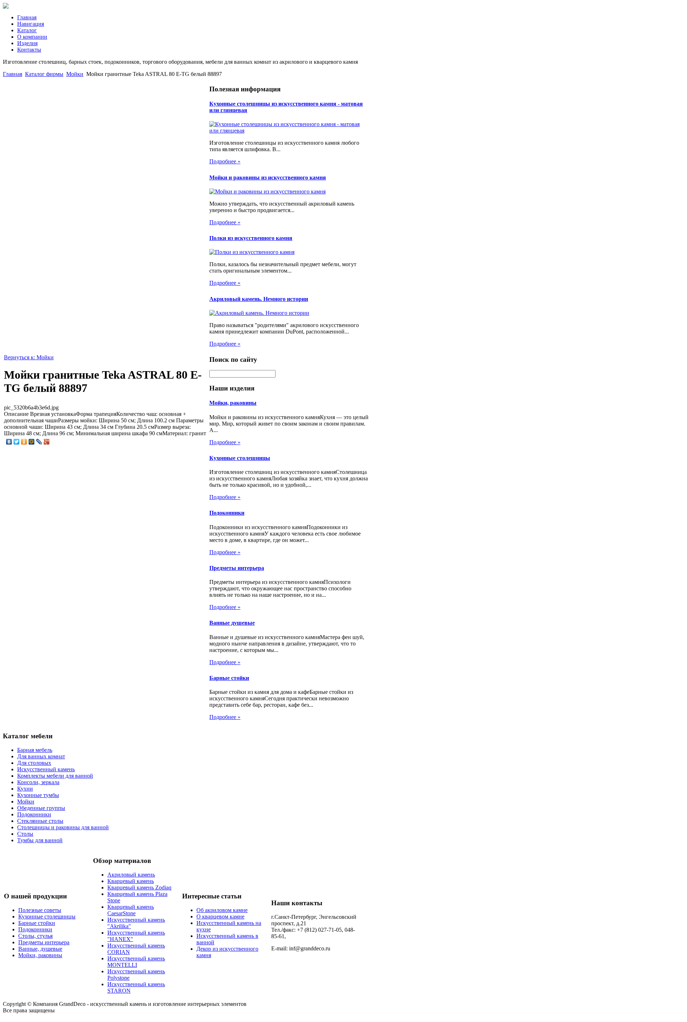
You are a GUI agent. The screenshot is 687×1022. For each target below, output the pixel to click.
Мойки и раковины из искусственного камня (267, 177)
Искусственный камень (46, 769)
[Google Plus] (46, 441)
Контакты (29, 50)
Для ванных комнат (41, 756)
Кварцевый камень (130, 881)
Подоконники (226, 513)
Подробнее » (224, 161)
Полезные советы (39, 910)
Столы (25, 834)
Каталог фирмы (44, 74)
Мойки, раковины (233, 403)
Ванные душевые (232, 623)
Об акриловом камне (222, 910)
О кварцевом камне (220, 916)
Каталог (27, 30)
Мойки (74, 74)
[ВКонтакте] (9, 441)
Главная (26, 17)
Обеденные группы (41, 808)
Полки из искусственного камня (250, 238)
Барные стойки (229, 678)
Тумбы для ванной (40, 840)
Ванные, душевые (40, 949)
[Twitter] (16, 441)
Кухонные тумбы (38, 795)
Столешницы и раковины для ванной (63, 827)
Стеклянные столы (40, 821)
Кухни (25, 789)
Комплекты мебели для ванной (55, 776)
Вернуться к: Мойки (29, 357)
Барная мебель (34, 750)
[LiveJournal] (39, 441)
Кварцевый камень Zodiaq (139, 887)
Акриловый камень (131, 875)
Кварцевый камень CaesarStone (130, 910)
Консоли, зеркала (38, 782)
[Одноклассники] (24, 441)
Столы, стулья (35, 936)
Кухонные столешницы (239, 458)
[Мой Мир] (31, 441)
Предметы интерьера (236, 568)
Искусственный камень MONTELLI (136, 961)
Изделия (27, 43)
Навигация (30, 24)
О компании (32, 37)
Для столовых (34, 763)
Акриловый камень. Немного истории (258, 299)
